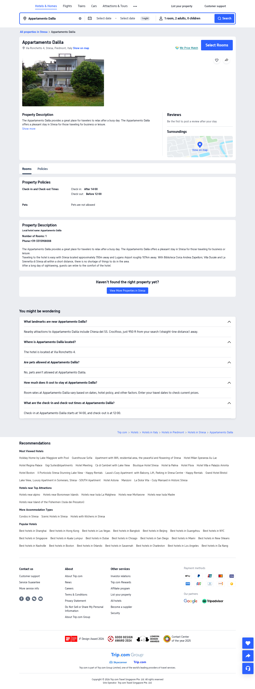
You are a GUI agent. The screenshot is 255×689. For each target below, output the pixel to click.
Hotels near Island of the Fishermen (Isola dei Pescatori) (51, 502)
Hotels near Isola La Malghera (98, 494)
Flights (67, 6)
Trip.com (122, 432)
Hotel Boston (27, 472)
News (68, 582)
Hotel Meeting (84, 465)
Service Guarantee (29, 582)
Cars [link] (94, 6)
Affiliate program (120, 588)
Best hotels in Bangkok (126, 530)
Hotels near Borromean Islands (60, 494)
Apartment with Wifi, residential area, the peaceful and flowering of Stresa (138, 457)
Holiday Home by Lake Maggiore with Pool (44, 457)
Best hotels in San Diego (154, 538)
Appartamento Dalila (42, 42)
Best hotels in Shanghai (32, 530)
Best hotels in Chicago (124, 538)
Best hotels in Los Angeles (183, 545)
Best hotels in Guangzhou (185, 530)
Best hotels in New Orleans (213, 538)
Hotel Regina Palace (30, 465)
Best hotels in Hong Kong (64, 530)
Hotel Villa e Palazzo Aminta (213, 465)
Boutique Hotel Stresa (145, 465)
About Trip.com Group (77, 617)
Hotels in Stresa (197, 432)
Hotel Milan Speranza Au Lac (200, 457)
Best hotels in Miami (183, 538)
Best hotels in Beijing (155, 530)
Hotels (134, 432)
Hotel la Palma (169, 465)
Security (115, 613)
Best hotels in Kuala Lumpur (66, 538)
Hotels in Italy (150, 432)
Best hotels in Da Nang (215, 545)
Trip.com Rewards (121, 582)
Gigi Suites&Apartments (59, 465)
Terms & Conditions (76, 594)
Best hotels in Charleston (150, 545)
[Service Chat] (248, 668)
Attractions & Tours (115, 6)
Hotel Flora (187, 465)
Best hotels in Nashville (32, 545)
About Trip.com (74, 576)
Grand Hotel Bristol (216, 472)
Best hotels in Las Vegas (96, 530)
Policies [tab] (43, 169)
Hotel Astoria (111, 480)
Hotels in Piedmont (173, 432)
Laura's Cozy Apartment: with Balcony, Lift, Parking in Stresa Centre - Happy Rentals (154, 472)
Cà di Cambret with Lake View (112, 465)
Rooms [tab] (27, 169)
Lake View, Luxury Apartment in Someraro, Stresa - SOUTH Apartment (60, 480)
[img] (63, 80)
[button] (135, 6)
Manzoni (126, 480)
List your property (121, 594)
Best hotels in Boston (61, 545)
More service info (29, 588)
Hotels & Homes (46, 6)
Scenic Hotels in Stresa (54, 516)
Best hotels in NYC (213, 530)
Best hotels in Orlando (89, 545)
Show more (28, 128)
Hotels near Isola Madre (161, 494)
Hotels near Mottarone (132, 494)
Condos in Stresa (28, 516)
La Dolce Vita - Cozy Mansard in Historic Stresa (160, 480)
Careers (69, 588)
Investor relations (120, 576)
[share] (248, 655)
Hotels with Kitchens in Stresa (88, 516)
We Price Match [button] (189, 47)
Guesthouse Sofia (82, 457)
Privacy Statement (75, 600)
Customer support (29, 576)
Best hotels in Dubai (97, 538)
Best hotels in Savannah (119, 545)
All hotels (116, 600)
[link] (182, 6)
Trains (81, 6)
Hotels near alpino (29, 494)
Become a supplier (121, 606)
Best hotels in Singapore (33, 538)
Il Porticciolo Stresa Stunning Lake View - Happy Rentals (70, 472)
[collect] (248, 643)
